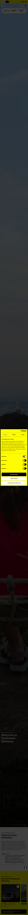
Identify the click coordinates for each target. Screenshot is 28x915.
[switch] (25, 460)
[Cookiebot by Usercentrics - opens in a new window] (21, 431)
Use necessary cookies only (14, 482)
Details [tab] (14, 434)
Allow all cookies (14, 474)
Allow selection (14, 478)
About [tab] (23, 434)
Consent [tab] (5, 434)
